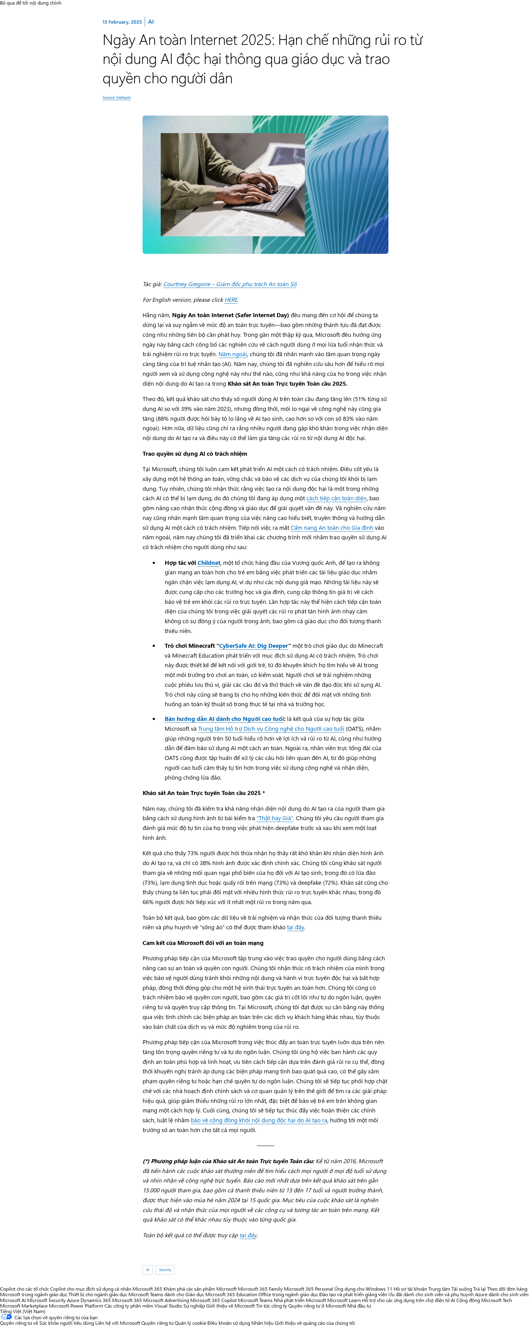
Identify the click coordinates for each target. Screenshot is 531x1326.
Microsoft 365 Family (260, 1288)
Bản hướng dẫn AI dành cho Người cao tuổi (224, 718)
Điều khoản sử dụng (228, 1323)
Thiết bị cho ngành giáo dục (98, 1294)
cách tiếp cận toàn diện (336, 498)
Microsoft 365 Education (231, 1294)
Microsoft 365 (147, 1288)
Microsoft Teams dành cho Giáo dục (166, 1294)
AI (150, 21)
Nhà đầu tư (359, 1305)
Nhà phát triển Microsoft (300, 1300)
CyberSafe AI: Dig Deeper (253, 645)
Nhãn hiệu (262, 1323)
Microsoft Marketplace (24, 1305)
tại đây (295, 927)
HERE (230, 299)
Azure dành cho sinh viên (502, 1294)
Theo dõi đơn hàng (507, 1288)
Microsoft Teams (255, 1300)
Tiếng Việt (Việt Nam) (22, 1311)
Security (165, 1270)
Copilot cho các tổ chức (24, 1288)
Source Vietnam (117, 97)
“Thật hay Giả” (275, 818)
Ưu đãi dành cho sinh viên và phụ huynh (431, 1294)
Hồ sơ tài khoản (410, 1288)
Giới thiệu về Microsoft (230, 1305)
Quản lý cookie (190, 1323)
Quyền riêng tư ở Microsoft (317, 1305)
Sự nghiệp (194, 1305)
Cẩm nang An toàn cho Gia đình (332, 527)
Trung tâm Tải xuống (450, 1288)
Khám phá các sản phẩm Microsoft (200, 1288)
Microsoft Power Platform (76, 1305)
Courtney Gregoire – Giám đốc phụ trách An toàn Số (230, 284)
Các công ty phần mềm (128, 1305)
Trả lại (479, 1288)
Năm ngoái (232, 354)
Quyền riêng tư (157, 1323)
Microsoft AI (13, 1300)
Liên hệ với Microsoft (117, 1323)
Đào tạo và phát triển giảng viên (353, 1294)
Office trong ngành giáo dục (288, 1294)
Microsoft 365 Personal (308, 1288)
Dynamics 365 (96, 1300)
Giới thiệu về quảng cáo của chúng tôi (315, 1323)
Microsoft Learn (344, 1300)
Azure (73, 1300)
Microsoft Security (46, 1300)
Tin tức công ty (271, 1305)
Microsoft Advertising (166, 1300)
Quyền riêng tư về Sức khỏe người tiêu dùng (47, 1323)
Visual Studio (168, 1305)
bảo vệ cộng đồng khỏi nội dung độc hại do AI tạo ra (259, 1120)
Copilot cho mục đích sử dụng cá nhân (90, 1288)
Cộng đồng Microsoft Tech (484, 1300)
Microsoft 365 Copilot (213, 1300)
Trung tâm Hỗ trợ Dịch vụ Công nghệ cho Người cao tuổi (271, 728)
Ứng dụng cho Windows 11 (363, 1288)
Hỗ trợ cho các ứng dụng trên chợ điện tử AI (408, 1300)
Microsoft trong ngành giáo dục (33, 1294)
